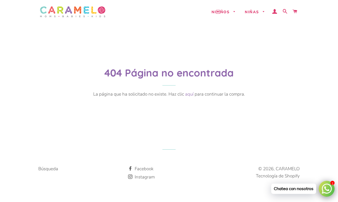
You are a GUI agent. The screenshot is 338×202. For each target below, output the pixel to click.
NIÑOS (221, 12)
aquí (189, 94)
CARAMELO (288, 169)
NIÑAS (252, 12)
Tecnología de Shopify (278, 176)
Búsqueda (48, 169)
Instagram (144, 177)
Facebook (143, 169)
